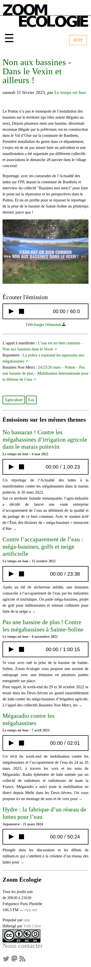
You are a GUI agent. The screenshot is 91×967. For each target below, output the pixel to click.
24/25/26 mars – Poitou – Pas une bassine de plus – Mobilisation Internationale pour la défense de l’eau (45, 373)
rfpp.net (31, 910)
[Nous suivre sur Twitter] (6, 958)
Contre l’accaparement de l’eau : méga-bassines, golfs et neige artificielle (43, 546)
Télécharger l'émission (43, 324)
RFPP (78, 40)
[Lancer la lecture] (11, 311)
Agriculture (14, 400)
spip (27, 920)
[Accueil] (45, 14)
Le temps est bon (70, 92)
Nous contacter (23, 945)
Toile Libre (32, 926)
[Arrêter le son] (21, 311)
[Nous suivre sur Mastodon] (14, 958)
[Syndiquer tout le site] (22, 958)
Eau (31, 400)
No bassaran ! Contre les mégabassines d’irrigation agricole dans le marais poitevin (45, 439)
